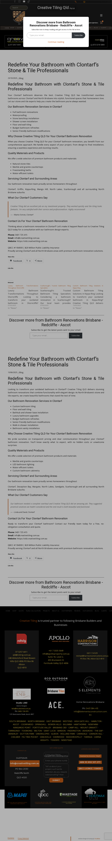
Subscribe (78, 35)
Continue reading (56, 42)
